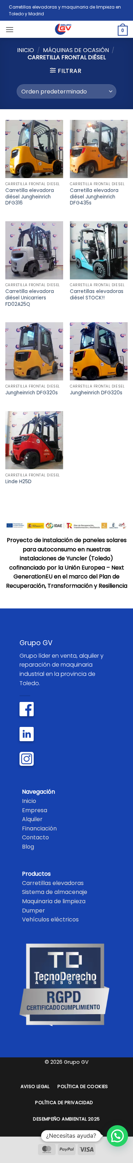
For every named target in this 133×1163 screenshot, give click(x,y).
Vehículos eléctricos (50, 919)
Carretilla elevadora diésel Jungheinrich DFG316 (29, 196)
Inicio (25, 50)
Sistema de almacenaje (54, 892)
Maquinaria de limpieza (53, 901)
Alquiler (32, 819)
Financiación (39, 828)
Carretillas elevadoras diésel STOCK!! (96, 294)
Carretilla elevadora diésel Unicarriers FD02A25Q (29, 297)
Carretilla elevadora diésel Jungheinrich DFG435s (94, 196)
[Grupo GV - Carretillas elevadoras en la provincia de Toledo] (66, 29)
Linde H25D (18, 482)
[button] (9, 29)
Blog (28, 847)
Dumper (33, 910)
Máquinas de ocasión (76, 50)
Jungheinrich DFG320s (31, 393)
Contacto (35, 837)
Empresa (34, 810)
